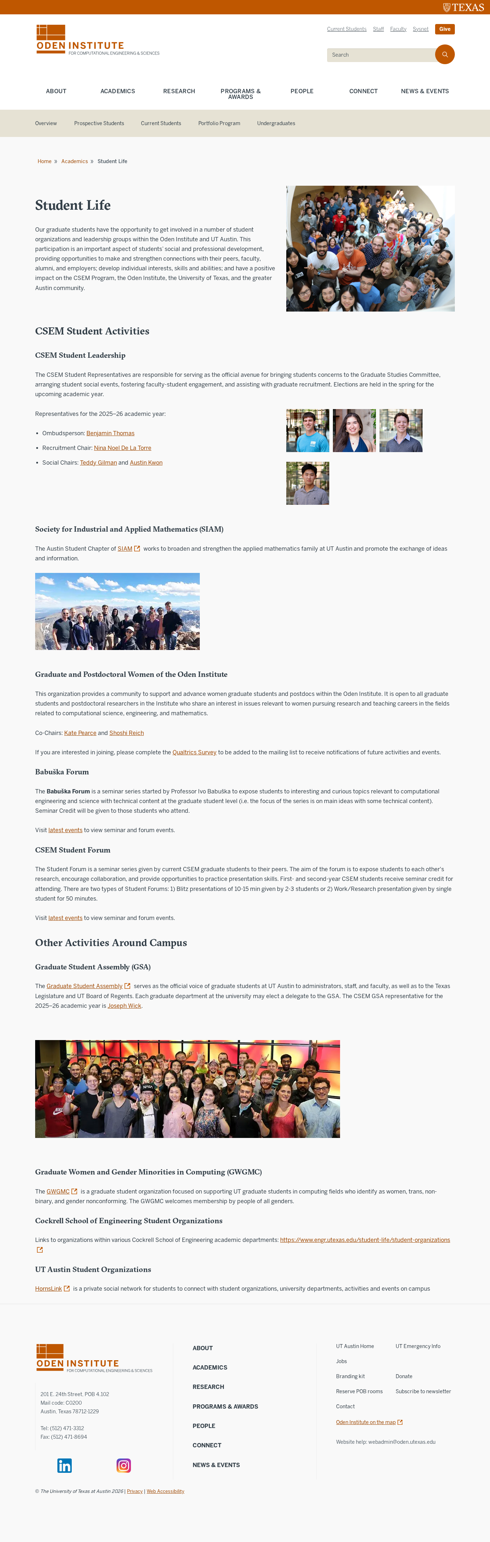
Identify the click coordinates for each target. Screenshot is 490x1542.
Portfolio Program (219, 123)
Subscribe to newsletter (423, 1392)
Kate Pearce (80, 733)
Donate (404, 1376)
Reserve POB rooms (359, 1392)
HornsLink (48, 1288)
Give (445, 29)
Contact (345, 1407)
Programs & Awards (241, 94)
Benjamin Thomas (110, 433)
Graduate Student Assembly (85, 986)
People (302, 91)
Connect (363, 91)
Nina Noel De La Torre (122, 448)
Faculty (398, 29)
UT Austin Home (355, 1346)
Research (179, 91)
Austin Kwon (146, 462)
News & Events (425, 91)
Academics (117, 91)
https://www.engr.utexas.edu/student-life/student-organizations (365, 1240)
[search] (445, 54)
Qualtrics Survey (195, 752)
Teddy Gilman (98, 462)
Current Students (347, 29)
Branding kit (350, 1376)
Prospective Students (99, 123)
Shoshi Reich (126, 733)
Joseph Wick (124, 1005)
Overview (46, 123)
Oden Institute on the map (366, 1422)
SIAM (125, 548)
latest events (65, 830)
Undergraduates (276, 123)
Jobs (341, 1361)
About (56, 91)
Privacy (135, 1491)
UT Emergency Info (418, 1346)
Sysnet (421, 29)
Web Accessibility (165, 1491)
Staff (378, 29)
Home (45, 161)
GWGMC (58, 1191)
